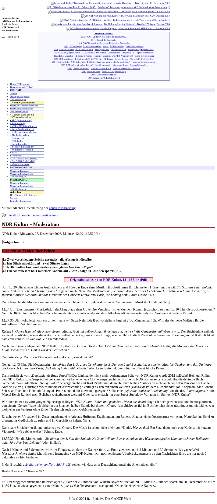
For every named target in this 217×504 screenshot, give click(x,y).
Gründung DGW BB (111, 56)
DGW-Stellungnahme (134, 46)
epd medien (107, 62)
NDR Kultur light (78, 62)
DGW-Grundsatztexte (84, 50)
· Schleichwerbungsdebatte (23, 132)
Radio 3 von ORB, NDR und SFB (106, 78)
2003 (63, 65)
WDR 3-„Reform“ (93, 37)
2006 (56, 56)
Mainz (137, 56)
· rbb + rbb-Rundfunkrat (22, 129)
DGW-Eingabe (76, 46)
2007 (56, 53)
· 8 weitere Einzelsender (22, 147)
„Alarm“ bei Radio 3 (81, 68)
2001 (84, 72)
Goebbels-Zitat (147, 59)
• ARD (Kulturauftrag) (21, 120)
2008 (56, 50)
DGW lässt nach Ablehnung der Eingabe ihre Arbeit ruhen (106, 43)
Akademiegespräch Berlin (69, 53)
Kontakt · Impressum (20, 201)
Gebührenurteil (114, 53)
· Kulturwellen (17, 138)
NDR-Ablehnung (117, 46)
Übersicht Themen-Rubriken (24, 105)
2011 (93, 40)
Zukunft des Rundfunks (106, 40)
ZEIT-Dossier (96, 59)
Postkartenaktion (148, 62)
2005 (56, 59)
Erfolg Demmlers (66, 56)
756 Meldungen (18, 99)
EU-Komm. (108, 59)
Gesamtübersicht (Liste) (21, 87)
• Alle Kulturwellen (19, 135)
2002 (70, 68)
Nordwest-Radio (93, 72)
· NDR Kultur (17, 141)
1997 (90, 78)
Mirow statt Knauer (120, 65)
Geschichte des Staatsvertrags (114, 37)
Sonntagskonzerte (102, 50)
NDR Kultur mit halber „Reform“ (79, 65)
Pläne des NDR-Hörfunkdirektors (126, 68)
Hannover (136, 62)
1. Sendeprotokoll (82, 59)
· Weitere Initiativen (19, 164)
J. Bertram (79, 56)
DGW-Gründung (94, 62)
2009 (66, 46)
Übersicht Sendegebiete (21, 108)
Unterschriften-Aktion (92, 46)
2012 (83, 37)
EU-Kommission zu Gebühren (94, 53)
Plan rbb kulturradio (103, 65)
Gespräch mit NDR (118, 50)
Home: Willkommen (20, 84)
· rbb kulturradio (18, 144)
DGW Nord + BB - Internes (23, 195)
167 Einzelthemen (19, 111)
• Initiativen (16, 156)
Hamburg (98, 56)
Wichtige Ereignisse (19, 96)
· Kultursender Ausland (21, 150)
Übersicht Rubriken (19, 171)
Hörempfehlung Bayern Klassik (141, 50)
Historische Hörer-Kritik (101, 68)
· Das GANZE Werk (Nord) (23, 158)
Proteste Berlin (63, 62)
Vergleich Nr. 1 (127, 56)
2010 (80, 43)
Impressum (141, 498)
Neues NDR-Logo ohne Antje (114, 72)
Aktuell (13, 93)
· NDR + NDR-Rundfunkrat (23, 126)
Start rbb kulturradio (138, 65)
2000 (93, 75)
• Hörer (13, 153)
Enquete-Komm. (121, 59)
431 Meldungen (18, 189)
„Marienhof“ (134, 59)
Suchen (13, 198)
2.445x (106, 46)
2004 (54, 62)
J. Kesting (88, 56)
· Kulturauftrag (17, 123)
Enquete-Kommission (144, 53)
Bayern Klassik (147, 56)
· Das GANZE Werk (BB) (22, 161)
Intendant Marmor (66, 50)
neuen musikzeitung (62, 208)
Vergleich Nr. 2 (128, 53)
